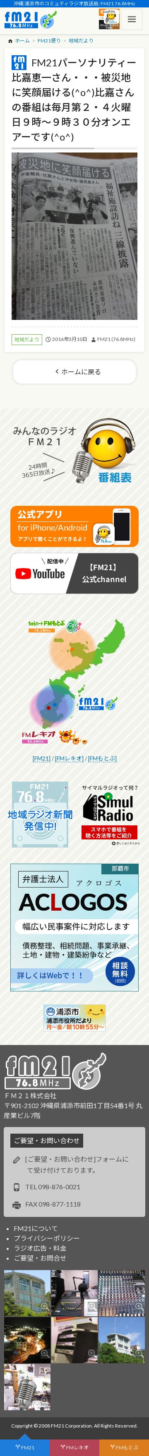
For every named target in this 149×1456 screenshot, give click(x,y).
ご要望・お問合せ (40, 1258)
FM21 (27, 1447)
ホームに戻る (81, 372)
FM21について (36, 1228)
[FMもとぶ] (102, 758)
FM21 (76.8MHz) (116, 339)
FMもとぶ (127, 1447)
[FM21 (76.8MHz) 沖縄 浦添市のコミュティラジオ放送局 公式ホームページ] (30, 19)
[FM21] (41, 758)
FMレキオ (77, 1447)
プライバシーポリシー (47, 1238)
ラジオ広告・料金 (40, 1248)
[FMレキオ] (69, 758)
